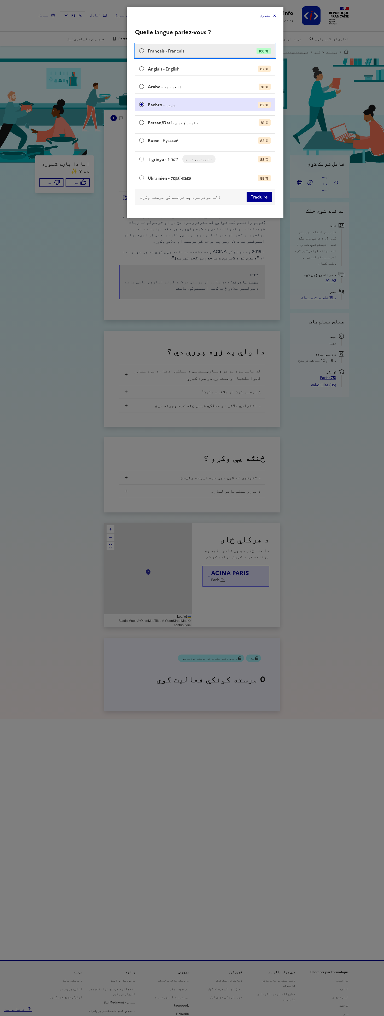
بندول (265, 15)
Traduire (259, 197)
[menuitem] (205, 51)
